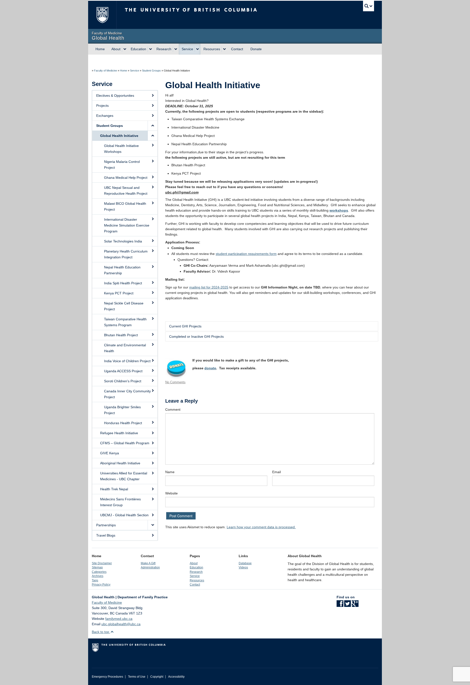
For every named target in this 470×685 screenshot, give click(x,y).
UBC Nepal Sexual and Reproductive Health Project (125, 190)
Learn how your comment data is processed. (261, 527)
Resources (211, 49)
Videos (243, 567)
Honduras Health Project (123, 423)
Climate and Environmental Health (125, 348)
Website (171, 493)
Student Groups (151, 70)
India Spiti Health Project (123, 283)
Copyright (156, 676)
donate (210, 368)
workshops (338, 210)
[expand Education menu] (150, 49)
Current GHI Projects (185, 326)
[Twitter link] (347, 605)
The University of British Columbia (102, 15)
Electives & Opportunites (115, 95)
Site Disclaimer (102, 563)
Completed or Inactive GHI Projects (196, 336)
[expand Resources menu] (224, 49)
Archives (97, 575)
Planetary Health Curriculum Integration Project (126, 254)
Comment (172, 409)
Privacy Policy (101, 584)
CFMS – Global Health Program (124, 443)
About (115, 49)
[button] (152, 126)
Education (138, 49)
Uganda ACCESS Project (123, 371)
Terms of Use (136, 676)
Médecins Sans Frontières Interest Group (120, 502)
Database (245, 563)
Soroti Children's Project (122, 381)
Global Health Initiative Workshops (121, 149)
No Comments (175, 382)
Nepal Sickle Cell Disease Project (123, 306)
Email (276, 472)
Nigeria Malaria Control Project (122, 164)
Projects (102, 106)
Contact (237, 49)
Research (163, 49)
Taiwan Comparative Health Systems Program (125, 322)
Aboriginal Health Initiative (120, 463)
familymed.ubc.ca (118, 619)
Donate (256, 49)
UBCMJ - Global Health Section (124, 515)
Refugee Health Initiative (119, 433)
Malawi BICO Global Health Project (125, 206)
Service (187, 49)
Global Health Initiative (119, 136)
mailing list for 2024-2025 (208, 287)
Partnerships (106, 525)
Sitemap (97, 567)
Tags (95, 580)
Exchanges (104, 116)
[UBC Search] (368, 6)
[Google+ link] (355, 605)
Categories (99, 571)
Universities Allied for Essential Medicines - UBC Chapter (123, 476)
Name (170, 472)
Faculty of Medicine (105, 70)
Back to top (101, 632)
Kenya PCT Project (118, 293)
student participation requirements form (246, 254)
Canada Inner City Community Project (127, 394)
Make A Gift (148, 563)
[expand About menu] (125, 49)
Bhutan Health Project (121, 335)
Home (100, 49)
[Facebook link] (340, 605)
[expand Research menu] (176, 49)
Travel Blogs (105, 535)
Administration (150, 567)
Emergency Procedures (107, 676)
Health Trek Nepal (114, 489)
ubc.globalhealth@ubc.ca (121, 624)
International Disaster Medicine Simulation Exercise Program (126, 225)
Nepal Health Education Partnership (122, 270)
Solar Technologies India (123, 241)
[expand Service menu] (197, 49)
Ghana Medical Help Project (125, 178)
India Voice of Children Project (127, 361)
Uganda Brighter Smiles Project (122, 410)
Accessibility (176, 676)
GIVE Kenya (109, 453)
